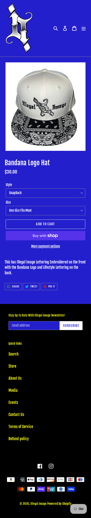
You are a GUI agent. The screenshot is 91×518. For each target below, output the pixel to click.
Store (12, 366)
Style (9, 185)
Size (8, 202)
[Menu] (83, 28)
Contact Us (16, 414)
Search (13, 354)
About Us (15, 378)
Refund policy (18, 438)
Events (13, 402)
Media (13, 390)
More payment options (45, 246)
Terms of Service (20, 426)
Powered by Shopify (59, 504)
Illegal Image (38, 504)
